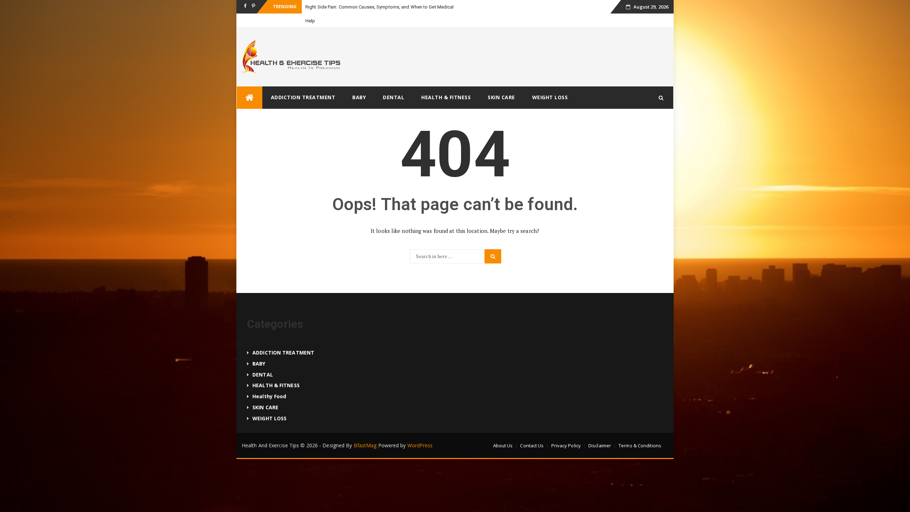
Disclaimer (599, 445)
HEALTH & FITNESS (446, 97)
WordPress (420, 445)
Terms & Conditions (640, 445)
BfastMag (365, 445)
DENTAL (393, 97)
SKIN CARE (501, 97)
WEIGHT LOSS (550, 97)
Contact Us (532, 445)
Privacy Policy (566, 445)
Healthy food (269, 396)
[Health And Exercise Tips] (249, 97)
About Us (503, 445)
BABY (359, 97)
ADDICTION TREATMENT (303, 97)
